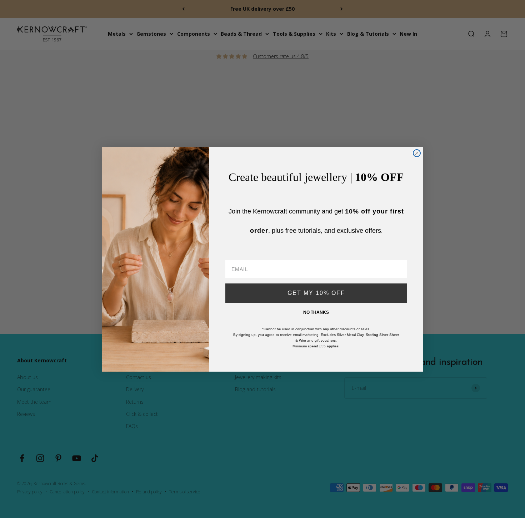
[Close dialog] (416, 153)
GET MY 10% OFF (316, 293)
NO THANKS (316, 312)
